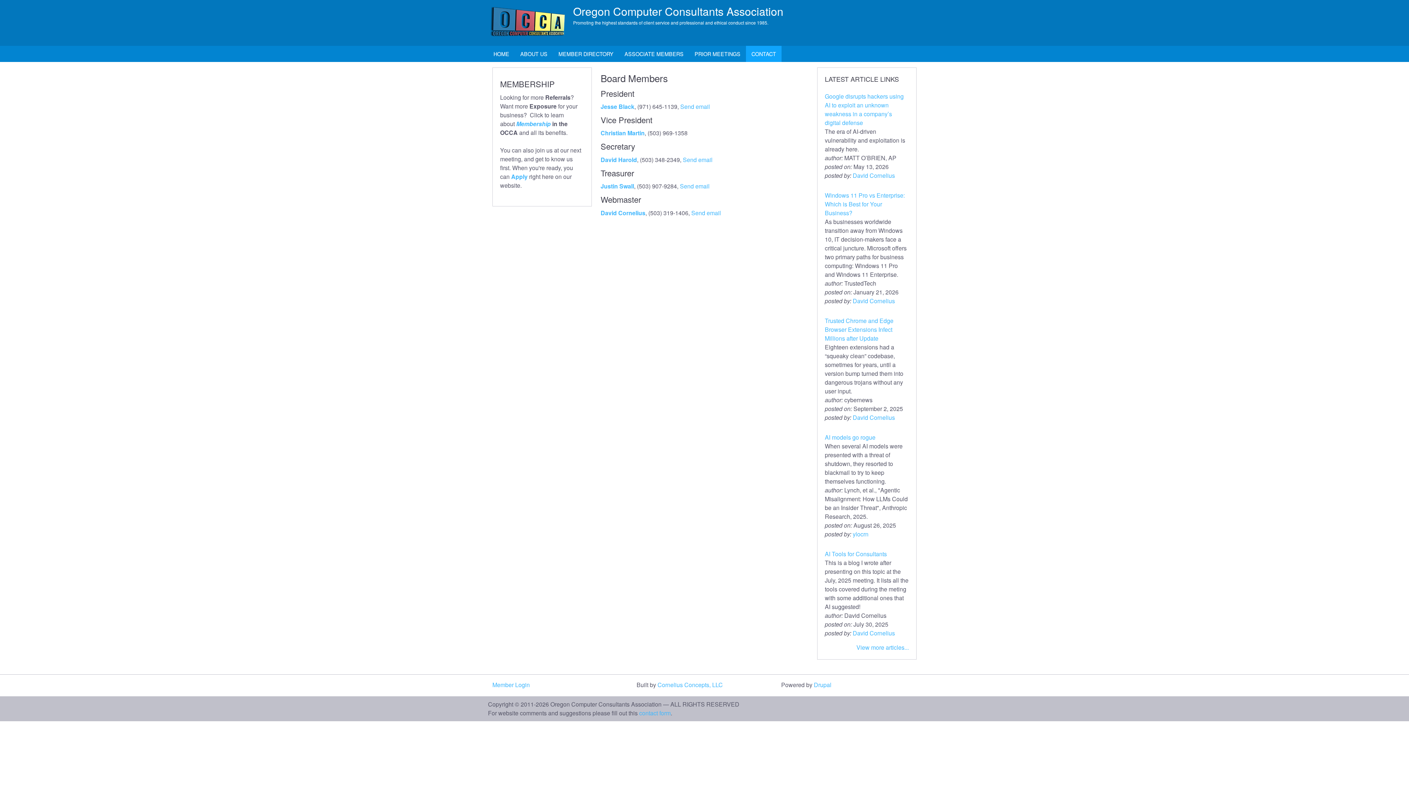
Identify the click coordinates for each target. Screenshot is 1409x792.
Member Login (511, 685)
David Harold (619, 159)
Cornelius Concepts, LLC (690, 685)
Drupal (822, 685)
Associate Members (654, 54)
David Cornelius (623, 213)
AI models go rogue (850, 437)
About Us (533, 54)
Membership (533, 124)
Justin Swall (617, 186)
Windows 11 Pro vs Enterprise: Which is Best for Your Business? (865, 204)
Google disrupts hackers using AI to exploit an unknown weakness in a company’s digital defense (864, 109)
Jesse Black (617, 106)
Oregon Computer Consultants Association (678, 11)
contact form (655, 713)
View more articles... (882, 647)
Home (501, 54)
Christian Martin (623, 133)
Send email (695, 106)
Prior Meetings (717, 54)
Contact (763, 54)
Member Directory (586, 54)
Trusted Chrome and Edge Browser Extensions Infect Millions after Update (859, 329)
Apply (519, 176)
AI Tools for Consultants (856, 554)
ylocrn (861, 534)
